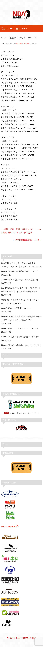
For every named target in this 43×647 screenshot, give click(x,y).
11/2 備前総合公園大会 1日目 (26, 240)
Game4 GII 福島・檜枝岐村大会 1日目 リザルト (21, 345)
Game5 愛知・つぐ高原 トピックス (17, 308)
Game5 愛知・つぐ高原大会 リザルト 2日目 (20, 328)
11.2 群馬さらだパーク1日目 (19, 38)
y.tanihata (19, 43)
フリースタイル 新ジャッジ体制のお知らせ (19, 280)
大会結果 (26, 43)
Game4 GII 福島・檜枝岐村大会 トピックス (19, 271)
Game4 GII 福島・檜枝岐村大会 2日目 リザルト (21, 337)
